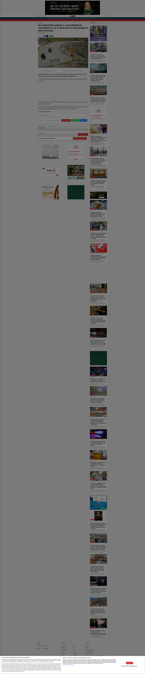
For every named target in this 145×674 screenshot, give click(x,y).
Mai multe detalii (50, 661)
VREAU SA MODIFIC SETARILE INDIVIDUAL (129, 665)
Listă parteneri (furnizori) (68, 664)
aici (51, 667)
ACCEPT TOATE (130, 662)
